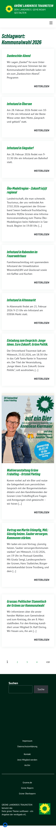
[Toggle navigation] (51, 22)
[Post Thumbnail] (28, 428)
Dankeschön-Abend (19, 56)
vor (48, 662)
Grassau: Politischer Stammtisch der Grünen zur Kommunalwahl (26, 603)
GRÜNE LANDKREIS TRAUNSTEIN (33, 6)
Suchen (13, 683)
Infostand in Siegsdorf (20, 148)
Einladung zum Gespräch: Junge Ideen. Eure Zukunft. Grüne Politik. (27, 342)
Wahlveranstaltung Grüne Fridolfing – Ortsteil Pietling (23, 472)
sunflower (23, 811)
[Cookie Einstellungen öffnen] (5, 824)
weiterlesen (41, 86)
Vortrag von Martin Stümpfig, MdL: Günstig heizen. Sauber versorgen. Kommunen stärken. (27, 534)
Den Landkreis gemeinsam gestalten (30, 11)
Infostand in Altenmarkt (21, 300)
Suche (41, 689)
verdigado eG (20, 814)
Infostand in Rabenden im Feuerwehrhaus (22, 254)
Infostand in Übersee (19, 104)
